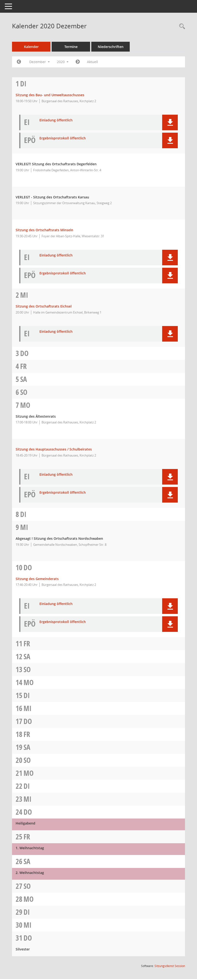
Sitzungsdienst (169, 966)
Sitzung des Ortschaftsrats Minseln (44, 230)
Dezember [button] (38, 61)
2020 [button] (61, 61)
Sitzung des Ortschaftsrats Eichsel (44, 306)
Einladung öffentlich (56, 120)
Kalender (31, 46)
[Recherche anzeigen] (181, 26)
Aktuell (92, 61)
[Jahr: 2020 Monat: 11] (19, 62)
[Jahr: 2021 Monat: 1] (77, 62)
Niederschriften (110, 46)
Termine (71, 46)
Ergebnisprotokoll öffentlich (62, 138)
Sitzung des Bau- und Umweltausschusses (50, 95)
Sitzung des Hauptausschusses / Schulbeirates (54, 449)
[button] (170, 122)
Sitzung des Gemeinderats (37, 578)
